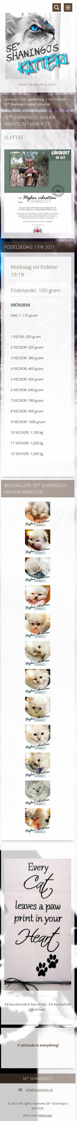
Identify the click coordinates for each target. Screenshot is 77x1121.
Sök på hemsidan (56, 7)
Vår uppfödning (33, 99)
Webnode (45, 1115)
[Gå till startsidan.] (38, 41)
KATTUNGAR (57, 99)
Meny (68, 7)
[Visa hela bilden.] (37, 514)
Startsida (10, 99)
